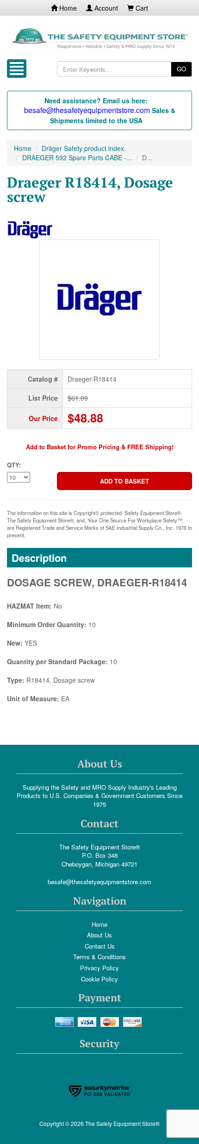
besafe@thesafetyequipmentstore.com (99, 881)
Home (67, 8)
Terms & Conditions (99, 956)
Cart (141, 8)
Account (105, 8)
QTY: (14, 465)
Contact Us (100, 946)
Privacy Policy (99, 967)
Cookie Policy (99, 978)
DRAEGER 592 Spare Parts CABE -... (77, 157)
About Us (99, 934)
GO (181, 68)
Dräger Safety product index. (84, 148)
